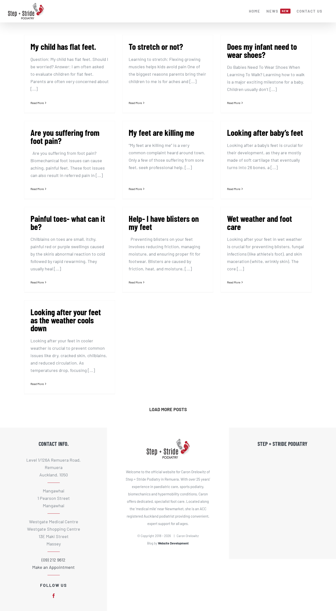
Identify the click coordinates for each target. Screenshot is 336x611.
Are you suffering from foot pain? (65, 136)
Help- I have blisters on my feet (164, 222)
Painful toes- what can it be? (68, 222)
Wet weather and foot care (259, 222)
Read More (37, 103)
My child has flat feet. (63, 46)
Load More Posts (168, 409)
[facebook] (53, 596)
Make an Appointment (53, 567)
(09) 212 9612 (53, 559)
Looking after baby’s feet (265, 132)
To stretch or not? (156, 46)
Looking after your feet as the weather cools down (66, 320)
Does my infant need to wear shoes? (262, 50)
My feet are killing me (161, 132)
